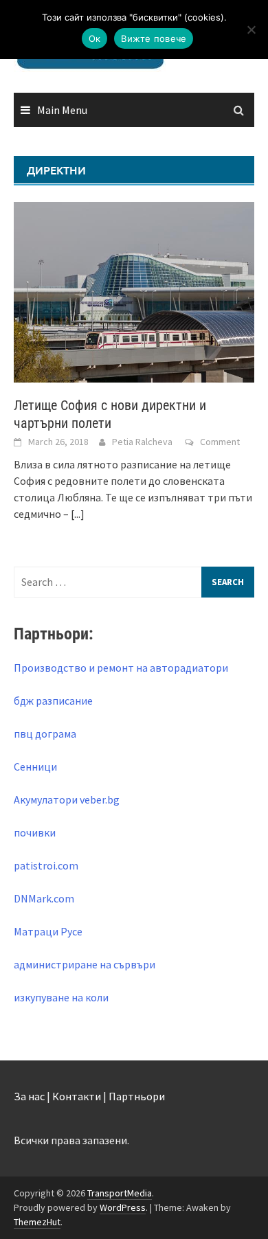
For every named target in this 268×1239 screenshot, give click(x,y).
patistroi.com (46, 865)
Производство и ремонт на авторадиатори (121, 667)
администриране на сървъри (84, 964)
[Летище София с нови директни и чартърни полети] (134, 290)
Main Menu (62, 110)
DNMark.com (44, 898)
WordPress (123, 1207)
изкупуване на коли (61, 997)
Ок (95, 38)
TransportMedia (119, 1193)
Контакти (76, 1096)
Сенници (35, 766)
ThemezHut (37, 1222)
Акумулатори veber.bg (67, 799)
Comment (220, 441)
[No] (251, 29)
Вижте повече (153, 38)
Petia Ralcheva (142, 441)
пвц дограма (45, 733)
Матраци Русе (48, 931)
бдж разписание (53, 700)
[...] (78, 514)
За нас (29, 1096)
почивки (35, 832)
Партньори (137, 1096)
